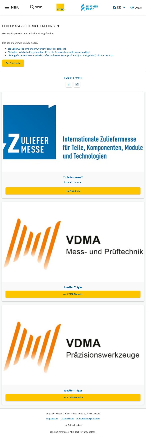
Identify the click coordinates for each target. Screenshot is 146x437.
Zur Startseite (13, 63)
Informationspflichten (88, 418)
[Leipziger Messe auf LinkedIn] (69, 84)
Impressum (52, 418)
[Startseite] (61, 8)
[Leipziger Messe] (89, 8)
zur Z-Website (73, 191)
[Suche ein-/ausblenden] (32, 7)
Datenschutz (67, 418)
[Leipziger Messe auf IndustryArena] (77, 84)
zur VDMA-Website (73, 294)
